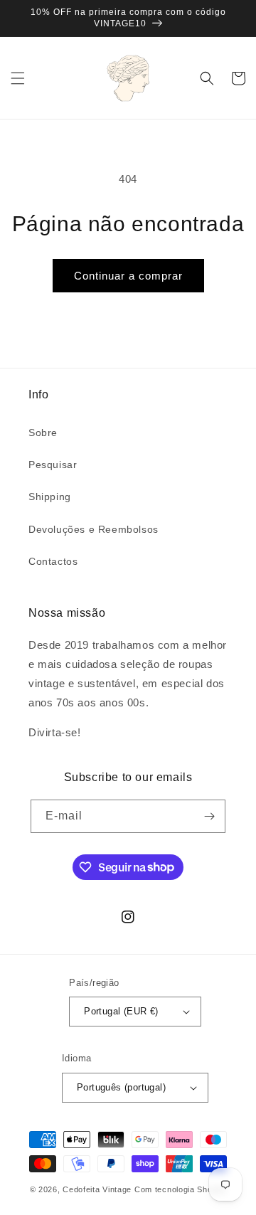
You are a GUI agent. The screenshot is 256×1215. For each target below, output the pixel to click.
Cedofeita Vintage (97, 1189)
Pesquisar (52, 464)
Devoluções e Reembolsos (93, 529)
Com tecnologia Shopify (180, 1189)
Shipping (49, 496)
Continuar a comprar (128, 276)
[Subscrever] (209, 816)
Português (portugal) (121, 1087)
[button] (17, 78)
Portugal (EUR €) (121, 1011)
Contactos (53, 561)
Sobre (43, 432)
